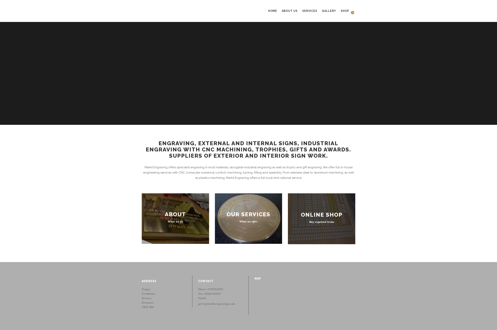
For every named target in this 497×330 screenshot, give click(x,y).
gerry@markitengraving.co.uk (216, 304)
